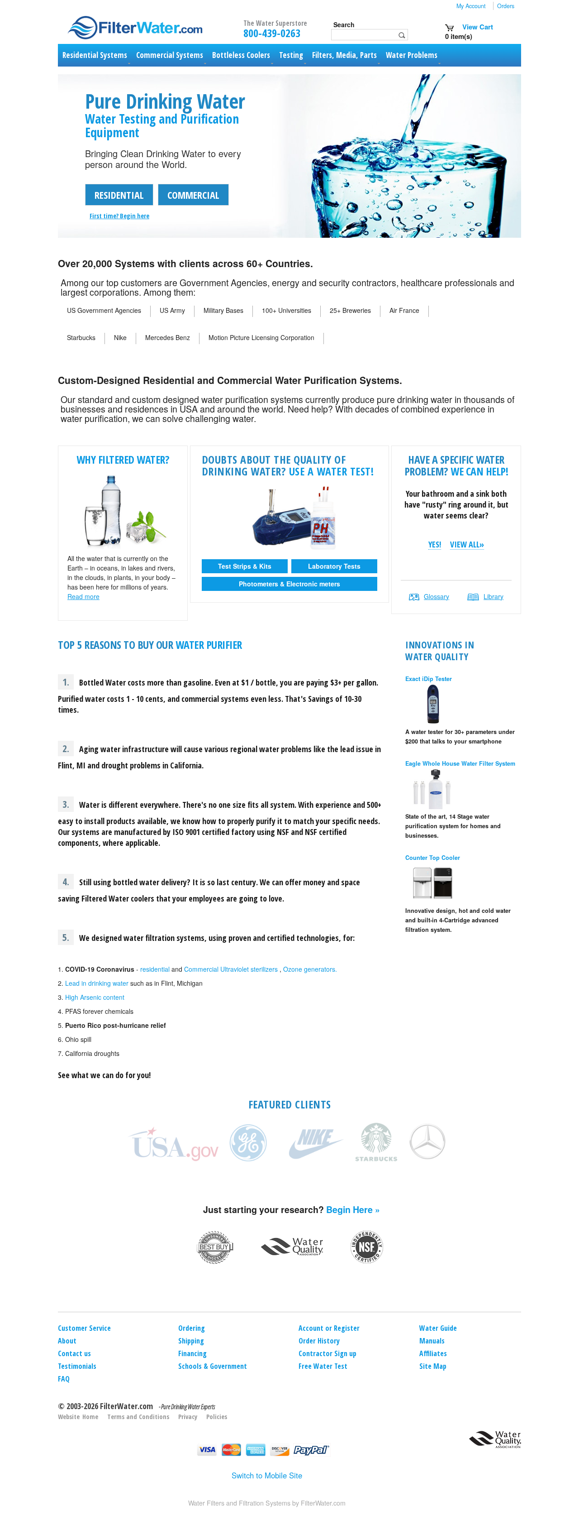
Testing (291, 55)
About (67, 1341)
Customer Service (84, 1328)
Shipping (191, 1341)
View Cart (476, 27)
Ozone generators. (310, 969)
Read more (83, 596)
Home (90, 1416)
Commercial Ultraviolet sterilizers (231, 969)
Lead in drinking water (96, 983)
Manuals (432, 1341)
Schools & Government (212, 1366)
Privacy (187, 1416)
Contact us (74, 1353)
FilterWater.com (126, 1406)
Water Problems (411, 55)
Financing (192, 1353)
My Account (471, 6)
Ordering (191, 1328)
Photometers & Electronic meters (289, 583)
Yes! (434, 545)
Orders (505, 6)
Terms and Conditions (138, 1416)
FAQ (64, 1379)
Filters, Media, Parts (344, 55)
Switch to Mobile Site (267, 1475)
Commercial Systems (169, 55)
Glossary (436, 596)
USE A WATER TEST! (331, 471)
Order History (319, 1341)
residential (155, 969)
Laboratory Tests (334, 566)
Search (344, 24)
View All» (467, 545)
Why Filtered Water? (123, 459)
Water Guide (438, 1328)
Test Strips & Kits (244, 566)
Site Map (432, 1366)
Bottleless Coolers (241, 55)
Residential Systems (94, 55)
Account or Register (329, 1328)
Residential (119, 194)
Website (69, 1416)
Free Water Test (323, 1366)
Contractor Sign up (327, 1353)
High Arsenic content (94, 997)
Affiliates (433, 1353)
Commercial (193, 194)
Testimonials (77, 1366)
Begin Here (349, 1209)
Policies (216, 1416)
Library (493, 596)
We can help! (479, 471)
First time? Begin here (119, 215)
